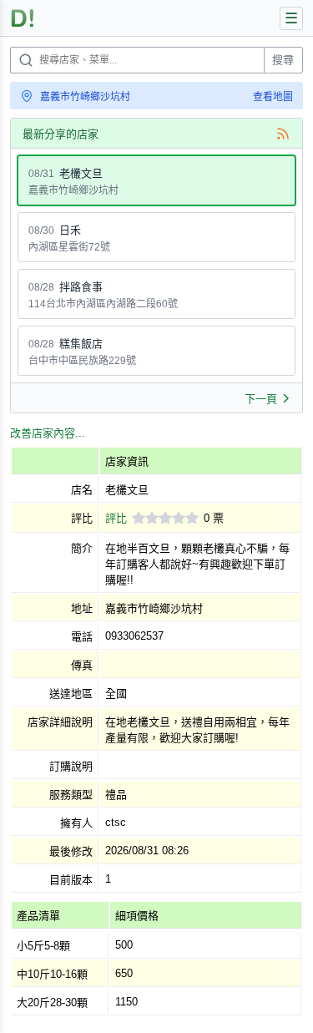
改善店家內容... (47, 433)
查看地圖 (273, 97)
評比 (116, 518)
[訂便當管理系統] (23, 18)
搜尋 (283, 59)
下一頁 (261, 398)
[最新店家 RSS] (282, 133)
